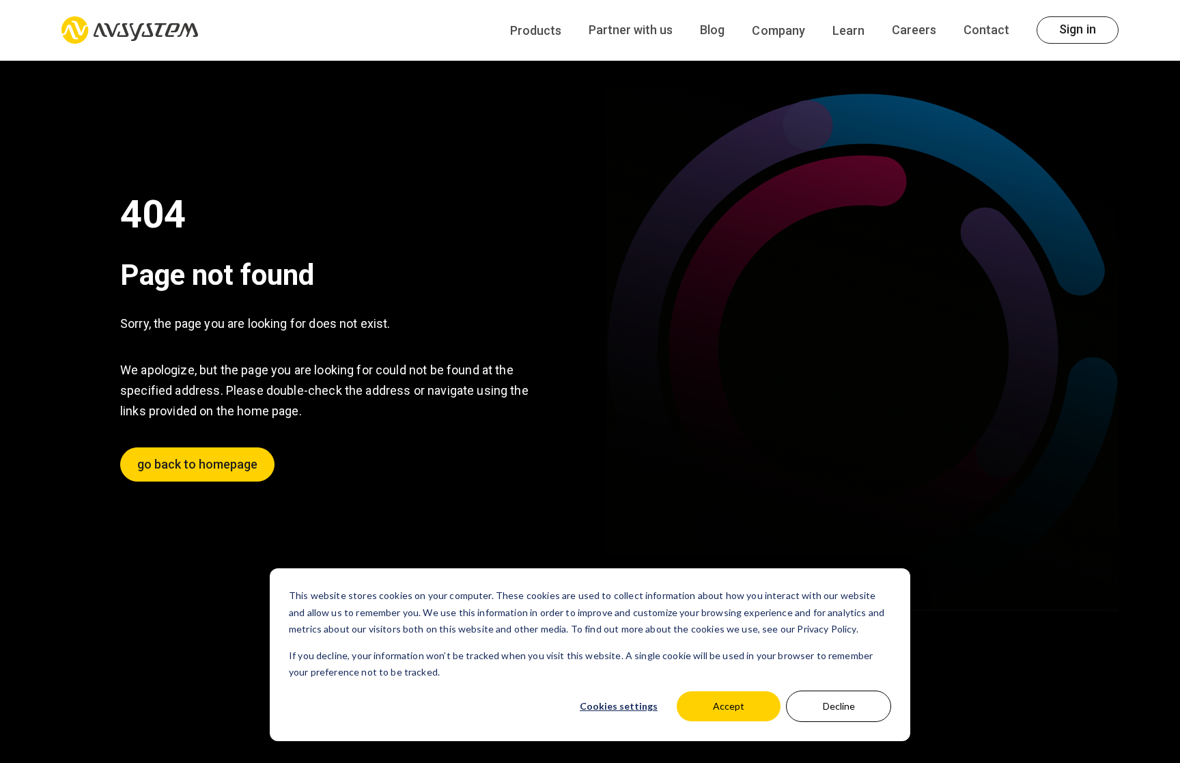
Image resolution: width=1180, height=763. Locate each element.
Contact (986, 30)
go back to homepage (197, 464)
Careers (914, 30)
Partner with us (631, 30)
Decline (839, 706)
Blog (712, 30)
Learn (848, 30)
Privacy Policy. (827, 629)
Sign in (1077, 29)
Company (778, 30)
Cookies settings (619, 706)
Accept (728, 706)
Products (535, 30)
